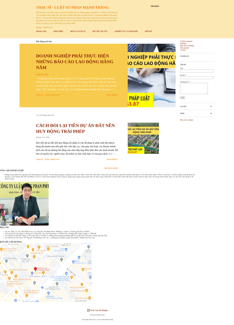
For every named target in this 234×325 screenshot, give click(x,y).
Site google (184, 48)
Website (183, 43)
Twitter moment (186, 41)
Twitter (183, 50)
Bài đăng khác (111, 168)
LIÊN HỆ (148, 31)
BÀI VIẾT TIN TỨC (100, 31)
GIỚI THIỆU (58, 31)
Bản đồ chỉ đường (187, 46)
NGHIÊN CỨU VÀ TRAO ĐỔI (126, 31)
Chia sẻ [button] (39, 95)
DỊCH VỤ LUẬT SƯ (78, 31)
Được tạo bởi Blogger (99, 310)
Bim (103, 315)
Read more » (112, 95)
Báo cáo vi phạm (186, 120)
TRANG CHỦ (41, 31)
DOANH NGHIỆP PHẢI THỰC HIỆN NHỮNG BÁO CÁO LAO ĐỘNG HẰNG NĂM (74, 61)
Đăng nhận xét (52, 95)
